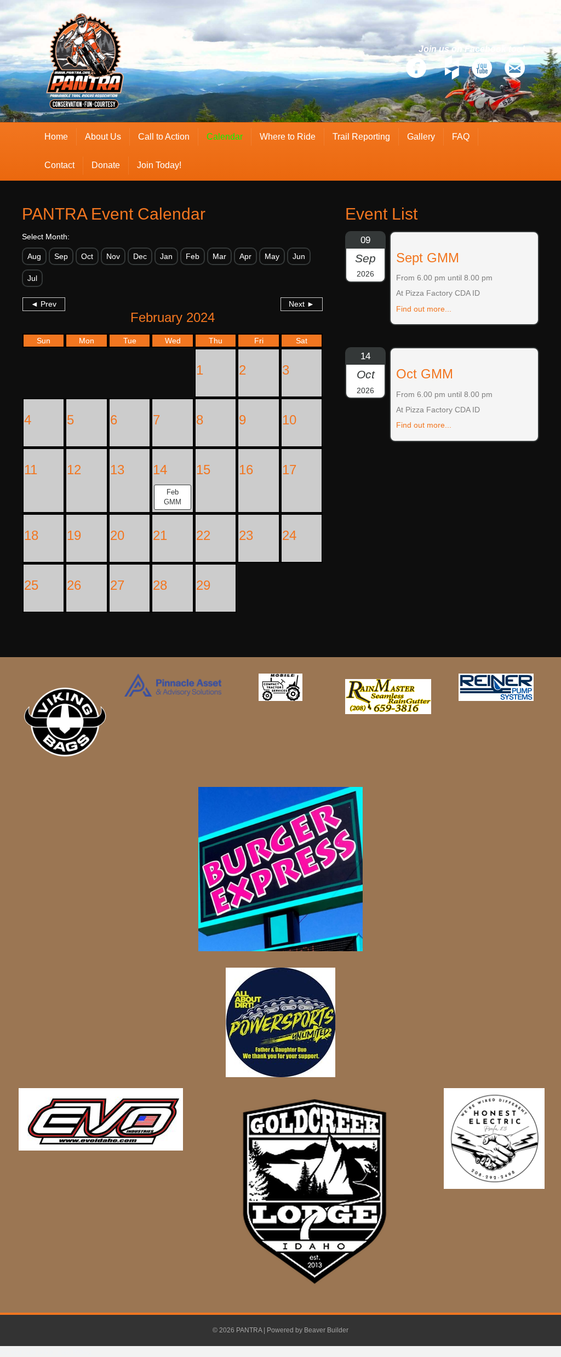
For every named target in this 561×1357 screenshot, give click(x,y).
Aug (34, 256)
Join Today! (159, 165)
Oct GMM (424, 373)
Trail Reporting (361, 136)
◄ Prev (43, 304)
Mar (219, 256)
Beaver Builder (326, 1330)
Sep (61, 256)
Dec (140, 256)
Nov (113, 256)
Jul (32, 278)
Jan (166, 256)
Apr (245, 256)
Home (56, 136)
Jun (299, 256)
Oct (87, 256)
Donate (105, 165)
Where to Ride (288, 136)
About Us (103, 136)
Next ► (301, 304)
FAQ (461, 136)
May (272, 256)
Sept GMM (427, 257)
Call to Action (164, 136)
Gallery (421, 136)
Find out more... (423, 308)
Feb (192, 256)
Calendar (225, 136)
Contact (59, 165)
